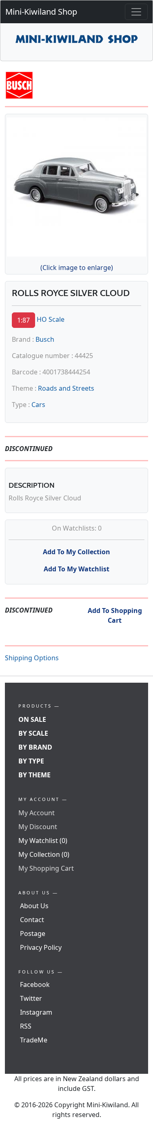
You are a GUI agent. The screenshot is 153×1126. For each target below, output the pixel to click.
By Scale (33, 733)
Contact (32, 919)
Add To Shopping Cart (115, 615)
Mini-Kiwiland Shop (41, 11)
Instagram (36, 1012)
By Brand (35, 747)
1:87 (23, 320)
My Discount (37, 826)
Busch (44, 339)
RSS (25, 1026)
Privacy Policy (41, 947)
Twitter (31, 998)
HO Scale (50, 319)
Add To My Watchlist (76, 568)
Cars (38, 404)
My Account (36, 812)
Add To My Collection (76, 551)
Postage (32, 933)
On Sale (32, 719)
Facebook (35, 984)
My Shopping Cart (46, 868)
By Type (31, 761)
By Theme (34, 774)
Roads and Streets (66, 388)
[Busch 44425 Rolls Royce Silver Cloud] (76, 185)
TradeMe (33, 1039)
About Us (34, 905)
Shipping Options (32, 657)
